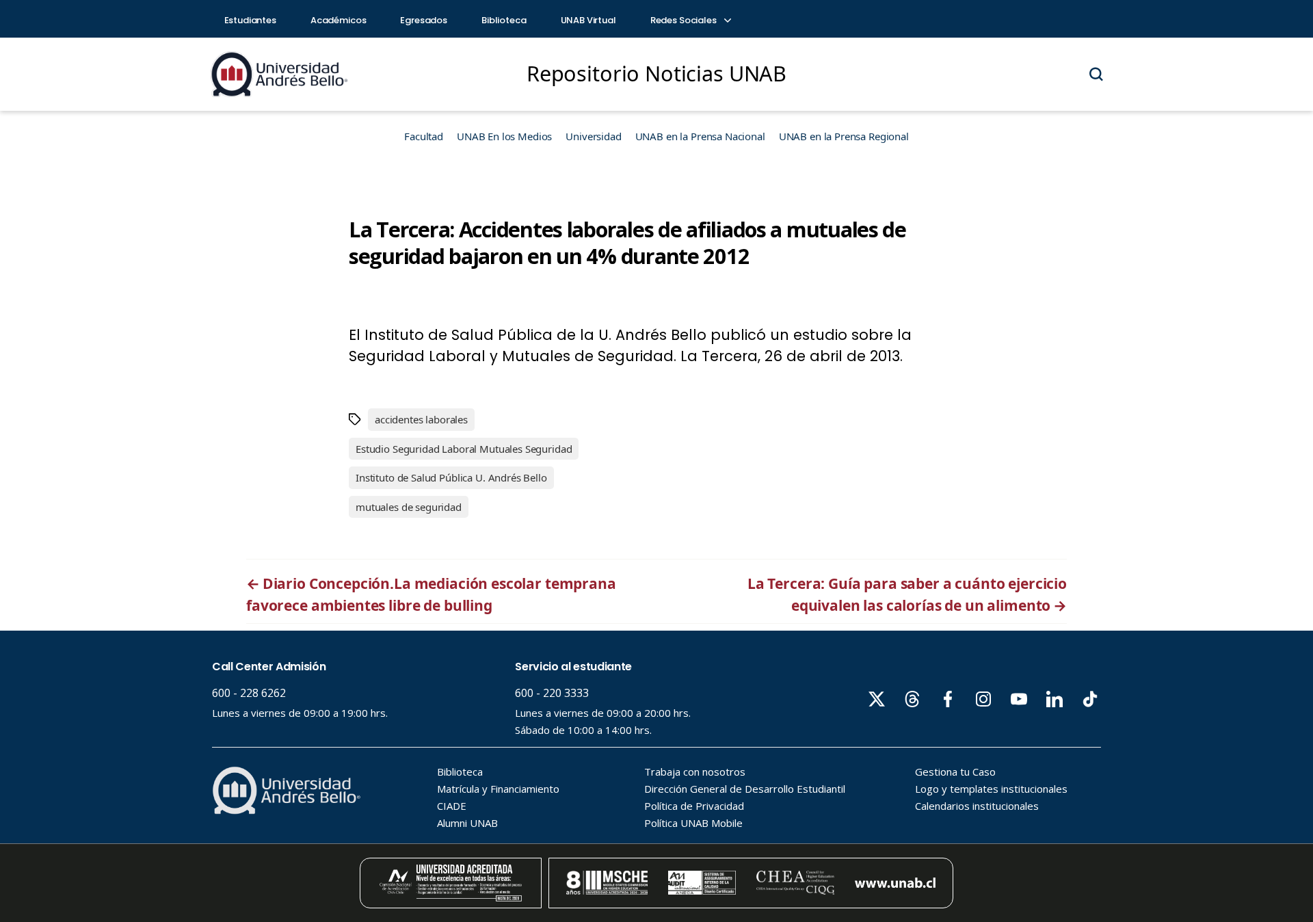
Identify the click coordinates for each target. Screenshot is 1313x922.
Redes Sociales (684, 20)
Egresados (423, 20)
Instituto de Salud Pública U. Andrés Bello (451, 477)
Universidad (593, 136)
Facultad (423, 136)
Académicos (338, 20)
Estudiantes (250, 20)
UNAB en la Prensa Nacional (700, 136)
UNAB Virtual (588, 20)
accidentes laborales (421, 419)
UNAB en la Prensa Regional (844, 136)
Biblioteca (504, 20)
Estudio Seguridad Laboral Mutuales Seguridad (464, 449)
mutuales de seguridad (409, 507)
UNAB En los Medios (504, 136)
